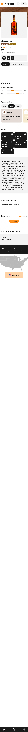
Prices (14, 64)
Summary (6, 64)
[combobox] (24, 3)
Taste (11, 106)
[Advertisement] (14, 73)
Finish (18, 106)
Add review (14, 221)
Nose (4, 106)
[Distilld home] (7, 4)
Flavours (21, 64)
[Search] (18, 3)
